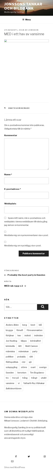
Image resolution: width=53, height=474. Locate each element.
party (34, 351)
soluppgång (11, 367)
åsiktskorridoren (13, 388)
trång (25, 378)
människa (10, 351)
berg (24, 325)
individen (38, 335)
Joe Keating (11, 341)
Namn (8, 174)
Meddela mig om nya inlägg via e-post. (22, 245)
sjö (30, 362)
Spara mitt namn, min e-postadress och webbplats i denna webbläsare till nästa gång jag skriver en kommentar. (25, 221)
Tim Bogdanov (37, 372)
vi (19, 383)
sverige (43, 367)
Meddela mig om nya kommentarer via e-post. (26, 235)
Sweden (10, 372)
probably (21, 356)
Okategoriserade (19, 108)
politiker (10, 356)
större (24, 367)
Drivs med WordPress (14, 467)
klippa (24, 341)
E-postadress (12, 189)
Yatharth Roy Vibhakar (34, 383)
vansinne (10, 383)
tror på (15, 378)
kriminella (10, 346)
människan (24, 351)
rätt (31, 356)
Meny (28, 19)
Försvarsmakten (34, 330)
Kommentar (10, 135)
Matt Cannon (31, 346)
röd (23, 362)
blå (40, 325)
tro (7, 378)
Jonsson (33, 30)
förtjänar (10, 335)
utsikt (43, 378)
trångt (34, 378)
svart (33, 367)
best (33, 325)
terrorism (21, 372)
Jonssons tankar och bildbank (23, 6)
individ (28, 335)
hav (19, 335)
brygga (9, 330)
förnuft (20, 330)
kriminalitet (35, 341)
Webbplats (10, 203)
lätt (20, 346)
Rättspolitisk (12, 362)
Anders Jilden (12, 325)
